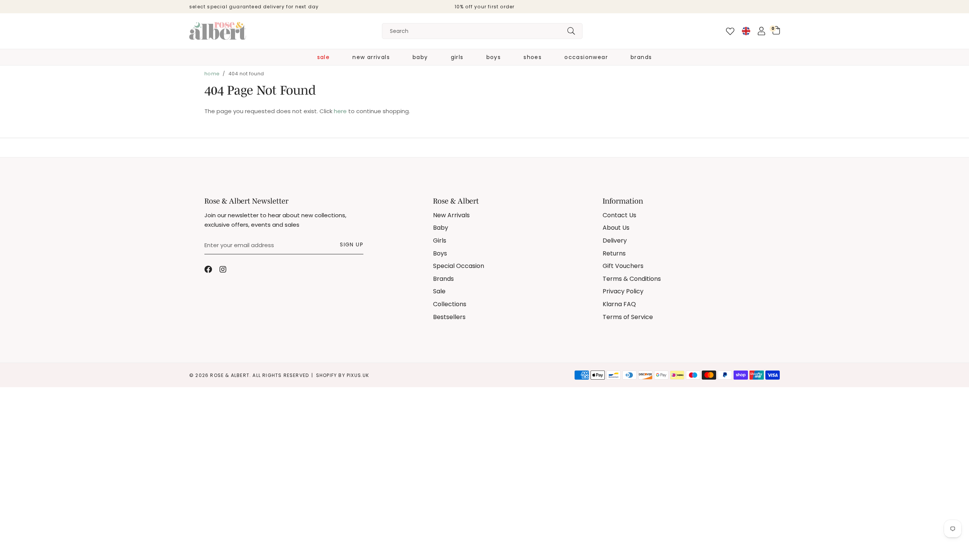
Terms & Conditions (632, 278)
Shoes (532, 57)
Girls (457, 57)
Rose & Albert (217, 31)
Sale (323, 57)
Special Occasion (458, 266)
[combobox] (482, 31)
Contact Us (619, 215)
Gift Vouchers (623, 266)
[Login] (761, 31)
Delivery (615, 240)
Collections (449, 304)
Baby (420, 57)
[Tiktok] (238, 269)
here (340, 111)
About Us (616, 227)
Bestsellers (449, 317)
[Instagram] (223, 269)
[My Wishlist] (730, 31)
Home (212, 73)
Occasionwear (586, 57)
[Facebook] (208, 269)
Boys (493, 57)
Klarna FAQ (619, 304)
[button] (776, 30)
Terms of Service (628, 317)
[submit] (571, 31)
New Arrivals (371, 57)
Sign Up (351, 244)
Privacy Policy (623, 291)
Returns (614, 253)
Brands (641, 57)
